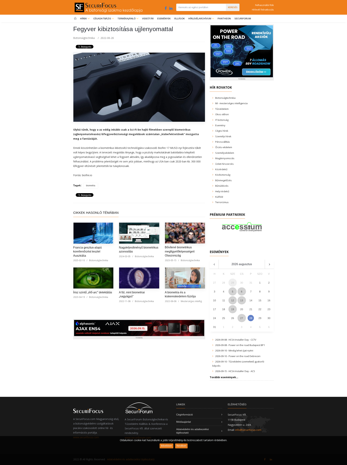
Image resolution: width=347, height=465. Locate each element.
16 (268, 300)
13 (241, 300)
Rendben (181, 445)
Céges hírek (221, 130)
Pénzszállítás (222, 141)
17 (214, 309)
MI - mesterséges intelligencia (231, 103)
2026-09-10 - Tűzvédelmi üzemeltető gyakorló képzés (238, 363)
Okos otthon (222, 114)
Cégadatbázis (102, 18)
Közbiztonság (222, 174)
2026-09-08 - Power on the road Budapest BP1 (240, 345)
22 (259, 309)
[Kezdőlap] (75, 18)
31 (214, 327)
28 (250, 318)
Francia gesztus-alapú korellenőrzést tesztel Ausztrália (87, 251)
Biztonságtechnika (84, 38)
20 (241, 309)
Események (164, 18)
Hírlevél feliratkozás (263, 9)
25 (223, 318)
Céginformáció (184, 414)
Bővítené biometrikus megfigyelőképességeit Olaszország (179, 251)
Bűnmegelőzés (223, 180)
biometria (90, 185)
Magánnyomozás (224, 158)
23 (268, 309)
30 (268, 318)
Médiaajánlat (183, 421)
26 (232, 318)
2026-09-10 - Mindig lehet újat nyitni (234, 350)
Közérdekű (221, 169)
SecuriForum (242, 18)
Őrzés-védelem (223, 147)
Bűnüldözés (221, 185)
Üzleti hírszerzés (224, 163)
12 (232, 300)
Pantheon (224, 18)
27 (241, 318)
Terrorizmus (222, 202)
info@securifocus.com (248, 430)
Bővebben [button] (166, 445)
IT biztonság (221, 120)
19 (232, 309)
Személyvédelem (224, 152)
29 (259, 318)
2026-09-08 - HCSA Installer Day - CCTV (235, 339)
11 (223, 300)
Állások (179, 18)
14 (250, 300)
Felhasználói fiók (264, 5)
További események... (224, 377)
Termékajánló (126, 18)
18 (223, 309)
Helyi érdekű (222, 191)
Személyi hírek (223, 136)
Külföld (219, 196)
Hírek (83, 18)
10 (214, 300)
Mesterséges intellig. (191, 301)
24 (214, 318)
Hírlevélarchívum (200, 18)
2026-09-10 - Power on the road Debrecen (237, 356)
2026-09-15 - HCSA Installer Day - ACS (235, 371)
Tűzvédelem (222, 109)
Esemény (220, 125)
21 (250, 309)
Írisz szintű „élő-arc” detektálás (92, 292)
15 (259, 300)
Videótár (148, 18)
